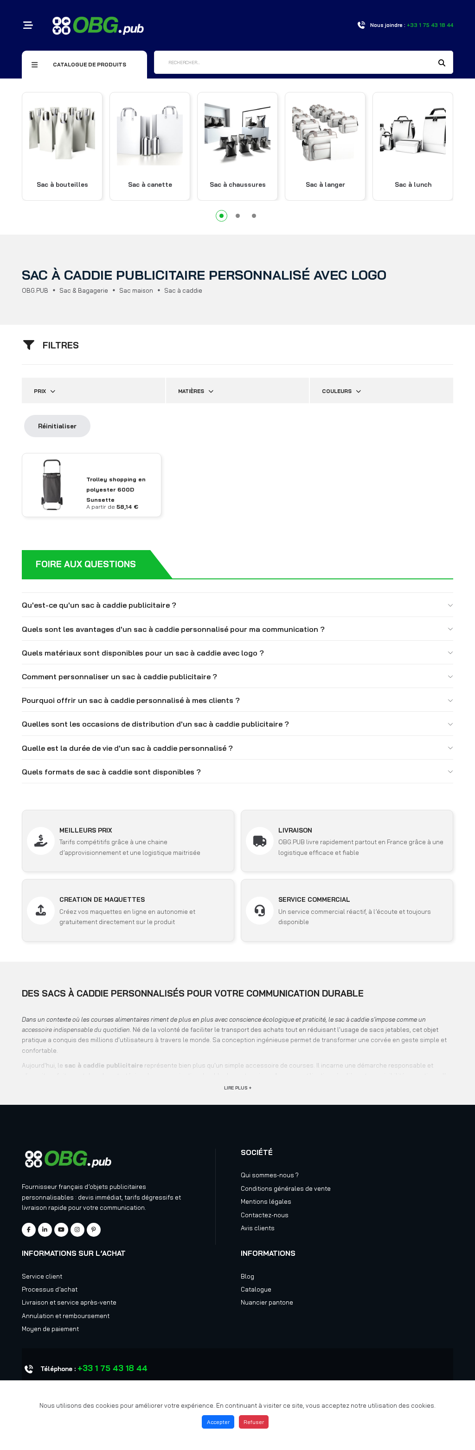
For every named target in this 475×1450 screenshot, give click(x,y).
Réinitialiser (57, 426)
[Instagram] (77, 1230)
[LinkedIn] (45, 1230)
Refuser (254, 1421)
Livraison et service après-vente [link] (69, 1302)
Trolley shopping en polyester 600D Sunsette (116, 489)
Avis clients (258, 1228)
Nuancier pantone (267, 1302)
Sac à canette (150, 185)
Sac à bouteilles (62, 185)
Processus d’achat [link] (49, 1289)
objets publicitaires (118, 1186)
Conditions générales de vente (286, 1188)
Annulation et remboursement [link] (65, 1315)
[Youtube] (61, 1230)
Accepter (218, 1421)
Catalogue (256, 1289)
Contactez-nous (265, 1215)
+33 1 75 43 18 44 (112, 1368)
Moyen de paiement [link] (50, 1328)
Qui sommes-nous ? (270, 1175)
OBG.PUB (35, 290)
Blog (247, 1276)
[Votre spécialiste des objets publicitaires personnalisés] (98, 24)
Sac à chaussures (238, 185)
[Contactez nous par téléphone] (361, 25)
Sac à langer (325, 185)
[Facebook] (29, 1230)
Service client (42, 1276)
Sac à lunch (413, 185)
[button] (221, 216)
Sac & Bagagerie (83, 290)
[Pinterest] (94, 1230)
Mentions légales (266, 1201)
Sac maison (136, 290)
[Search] (441, 63)
